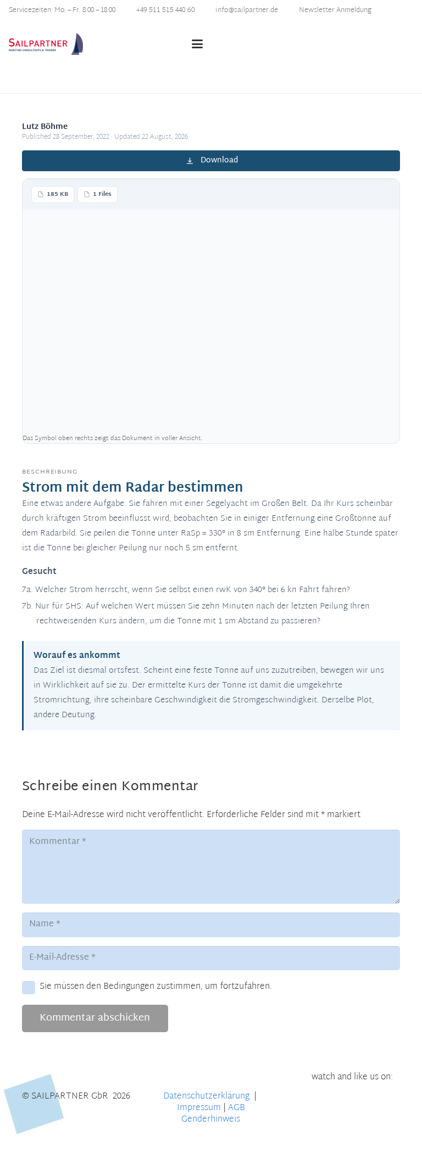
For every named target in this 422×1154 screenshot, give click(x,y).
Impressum (199, 1108)
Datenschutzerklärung (207, 1097)
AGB (236, 1108)
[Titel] (46, 44)
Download (219, 160)
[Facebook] (352, 1100)
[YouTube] (316, 1100)
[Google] (389, 1100)
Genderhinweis (210, 1120)
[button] (248, 43)
